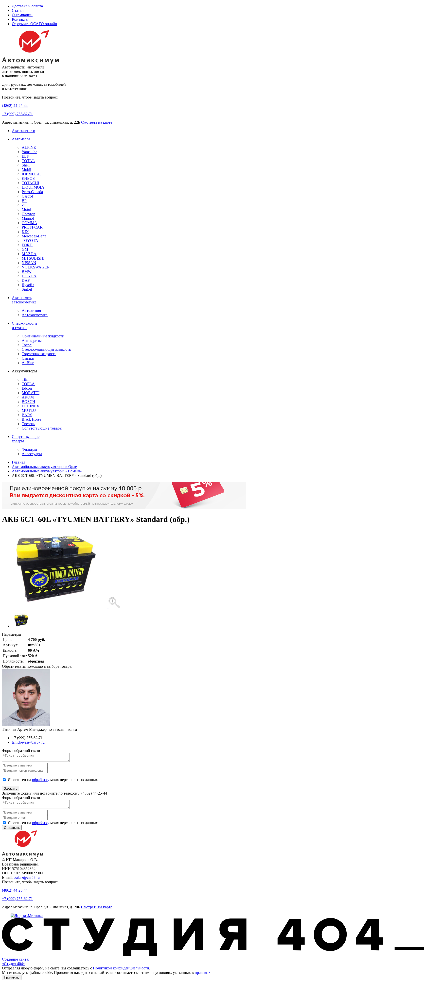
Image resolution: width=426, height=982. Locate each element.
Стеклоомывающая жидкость (46, 349)
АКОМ (28, 397)
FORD (27, 245)
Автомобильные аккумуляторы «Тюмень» (47, 471)
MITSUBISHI (33, 258)
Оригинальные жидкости (43, 336)
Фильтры (29, 449)
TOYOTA (30, 240)
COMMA (29, 223)
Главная (18, 462)
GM (25, 249)
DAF (26, 280)
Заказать (10, 788)
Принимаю (11, 977)
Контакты (20, 19)
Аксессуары (32, 454)
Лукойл (28, 285)
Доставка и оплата (27, 6)
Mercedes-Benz (34, 236)
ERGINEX (30, 406)
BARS (27, 415)
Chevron (28, 214)
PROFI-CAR (32, 227)
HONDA (29, 276)
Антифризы (32, 340)
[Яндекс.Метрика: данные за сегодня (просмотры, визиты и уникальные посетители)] (27, 916)
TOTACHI (30, 183)
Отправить (12, 828)
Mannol (28, 218)
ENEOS (28, 178)
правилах (203, 972)
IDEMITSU (31, 174)
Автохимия (31, 310)
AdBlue (28, 363)
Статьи (18, 10)
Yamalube (29, 152)
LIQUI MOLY (33, 187)
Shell (26, 165)
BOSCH (28, 401)
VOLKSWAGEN (36, 267)
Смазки (28, 358)
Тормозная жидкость (39, 354)
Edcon (27, 388)
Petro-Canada (32, 192)
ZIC (25, 205)
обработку (40, 780)
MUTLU (29, 410)
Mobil (26, 169)
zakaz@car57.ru (27, 877)
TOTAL (28, 161)
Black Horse (31, 419)
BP (24, 201)
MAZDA (29, 254)
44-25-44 (15, 105)
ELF (25, 156)
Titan (26, 379)
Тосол (27, 345)
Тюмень (28, 424)
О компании (22, 15)
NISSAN (29, 263)
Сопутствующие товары (42, 428)
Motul (26, 209)
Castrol (27, 196)
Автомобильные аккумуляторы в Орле (44, 467)
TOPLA (28, 384)
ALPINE (29, 147)
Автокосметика (35, 315)
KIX (25, 232)
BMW (27, 271)
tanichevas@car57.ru (28, 742)
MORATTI (30, 393)
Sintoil (27, 289)
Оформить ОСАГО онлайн (34, 24)
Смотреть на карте (96, 122)
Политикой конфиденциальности (121, 968)
